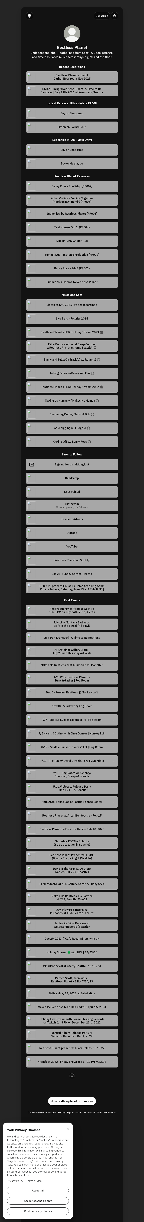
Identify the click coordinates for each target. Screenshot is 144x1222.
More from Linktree (106, 1112)
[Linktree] (29, 15)
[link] (72, 1076)
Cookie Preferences (37, 1112)
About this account (85, 1112)
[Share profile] (114, 15)
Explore (70, 1112)
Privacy (61, 1112)
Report (52, 1112)
